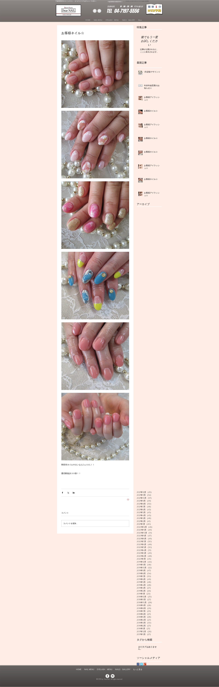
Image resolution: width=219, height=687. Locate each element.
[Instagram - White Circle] (113, 676)
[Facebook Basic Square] (138, 664)
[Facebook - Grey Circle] (95, 11)
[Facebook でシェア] (62, 493)
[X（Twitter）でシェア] (68, 493)
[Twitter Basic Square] (141, 664)
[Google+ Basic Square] (145, 664)
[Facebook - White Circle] (107, 676)
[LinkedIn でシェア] (74, 493)
